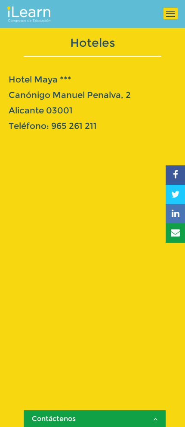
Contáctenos (54, 419)
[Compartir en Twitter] (175, 194)
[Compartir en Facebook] (175, 175)
